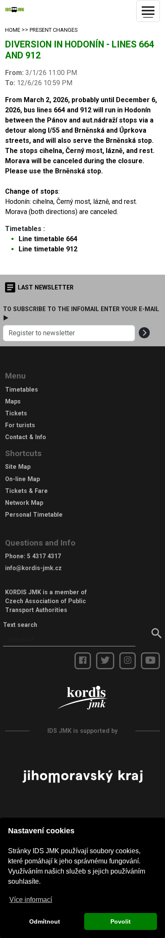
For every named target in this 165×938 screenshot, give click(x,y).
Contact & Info (25, 437)
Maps (13, 401)
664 (48, 239)
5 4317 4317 (44, 556)
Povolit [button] (120, 921)
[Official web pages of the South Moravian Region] (82, 776)
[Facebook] (82, 660)
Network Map (24, 502)
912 (48, 249)
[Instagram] (127, 660)
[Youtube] (150, 660)
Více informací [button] (30, 899)
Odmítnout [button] (44, 921)
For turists (20, 425)
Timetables (21, 389)
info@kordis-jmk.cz (33, 568)
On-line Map (22, 479)
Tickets (16, 413)
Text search (20, 624)
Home (12, 30)
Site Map (17, 466)
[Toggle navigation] (148, 11)
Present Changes (53, 30)
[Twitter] (105, 660)
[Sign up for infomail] (144, 333)
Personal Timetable (34, 514)
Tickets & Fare (26, 490)
